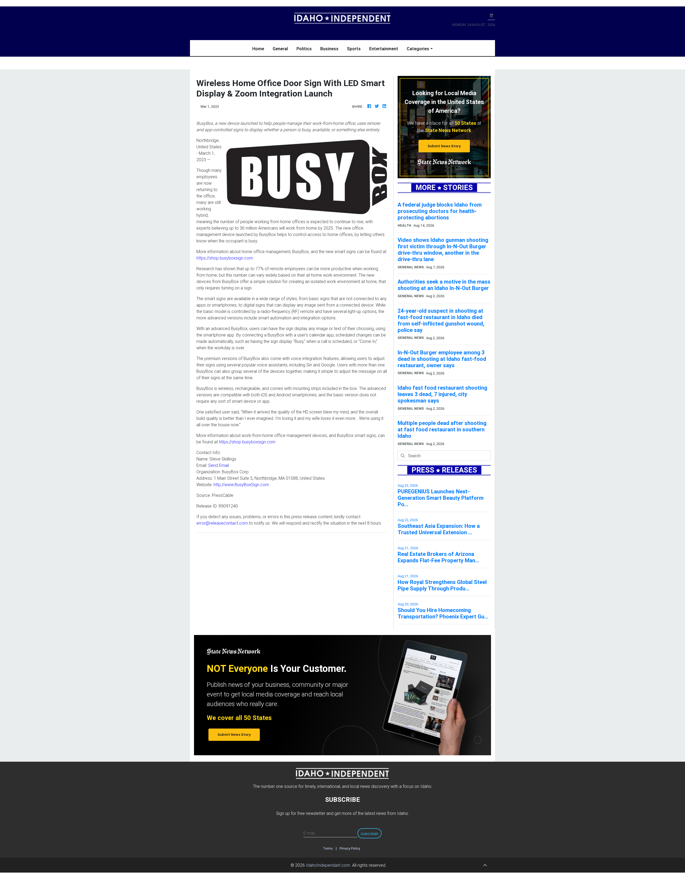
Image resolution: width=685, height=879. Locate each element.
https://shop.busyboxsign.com (224, 258)
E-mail (309, 833)
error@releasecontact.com (222, 523)
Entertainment (383, 48)
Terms (328, 848)
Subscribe (369, 834)
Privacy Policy (350, 848)
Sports (354, 48)
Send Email (218, 465)
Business (329, 48)
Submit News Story (444, 146)
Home (260, 48)
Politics (304, 48)
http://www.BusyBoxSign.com (241, 484)
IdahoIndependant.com (328, 865)
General (280, 48)
